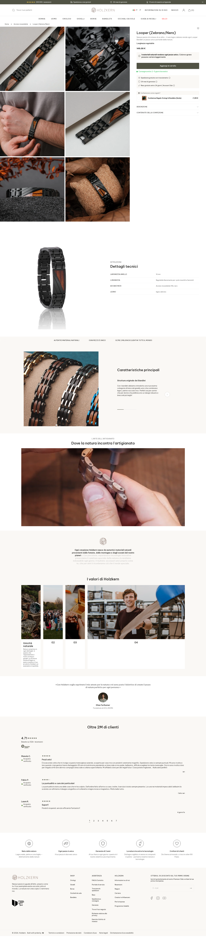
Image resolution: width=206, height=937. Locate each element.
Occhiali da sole (76, 900)
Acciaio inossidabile (21, 24)
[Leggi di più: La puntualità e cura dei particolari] (103, 793)
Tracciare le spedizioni (96, 896)
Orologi (73, 887)
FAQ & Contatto (97, 887)
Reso (93, 901)
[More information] (170, 78)
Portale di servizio (98, 891)
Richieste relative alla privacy (99, 921)
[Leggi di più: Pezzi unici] (103, 770)
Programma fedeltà (122, 912)
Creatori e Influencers (122, 904)
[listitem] (168, 98)
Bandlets (73, 904)
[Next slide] (167, 394)
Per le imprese (120, 908)
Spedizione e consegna (96, 906)
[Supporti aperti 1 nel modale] (5, 32)
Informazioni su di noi (122, 887)
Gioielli (72, 891)
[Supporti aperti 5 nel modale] (5, 162)
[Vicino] (202, 2)
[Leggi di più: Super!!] (103, 813)
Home (7, 24)
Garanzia (95, 912)
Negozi (174, 10)
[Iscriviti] (191, 895)
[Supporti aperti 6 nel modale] (70, 162)
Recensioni (118, 891)
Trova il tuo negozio (99, 916)
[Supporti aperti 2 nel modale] (70, 32)
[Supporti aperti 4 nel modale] (70, 97)
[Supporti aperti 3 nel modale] (5, 97)
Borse (72, 895)
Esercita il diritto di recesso (98, 927)
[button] (191, 10)
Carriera (118, 900)
